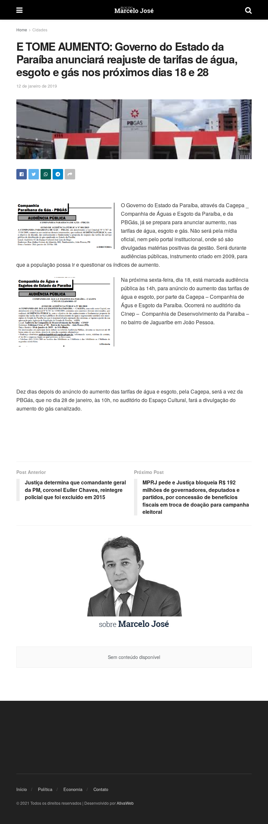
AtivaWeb (125, 803)
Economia (72, 789)
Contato (100, 789)
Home (21, 29)
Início (21, 789)
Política (45, 789)
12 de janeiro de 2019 (36, 86)
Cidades (39, 29)
